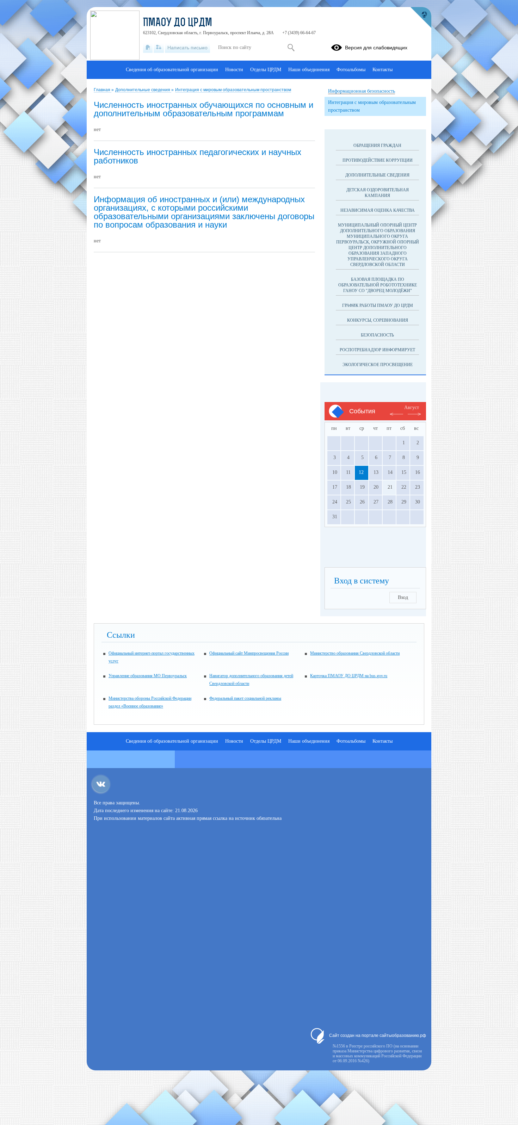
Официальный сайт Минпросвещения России (249, 653)
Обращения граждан (377, 145)
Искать (291, 47)
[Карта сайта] (159, 47)
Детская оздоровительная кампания (377, 192)
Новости (234, 69)
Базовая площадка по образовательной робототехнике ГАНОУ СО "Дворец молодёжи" (377, 285)
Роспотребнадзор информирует (377, 349)
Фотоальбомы (351, 69)
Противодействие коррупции (378, 160)
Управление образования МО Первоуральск (148, 675)
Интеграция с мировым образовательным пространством (233, 89)
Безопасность (377, 335)
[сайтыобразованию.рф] (420, 17)
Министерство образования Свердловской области (355, 653)
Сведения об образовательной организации (172, 69)
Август (411, 407)
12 (361, 472)
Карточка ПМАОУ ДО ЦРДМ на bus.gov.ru (348, 675)
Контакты (382, 69)
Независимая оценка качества (377, 210)
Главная (102, 89)
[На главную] (148, 47)
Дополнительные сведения (143, 89)
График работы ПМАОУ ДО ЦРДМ (377, 305)
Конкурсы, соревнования (377, 320)
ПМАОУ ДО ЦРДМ (177, 23)
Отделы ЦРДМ (265, 69)
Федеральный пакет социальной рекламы (245, 698)
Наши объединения (308, 69)
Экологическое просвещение (378, 364)
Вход (403, 597)
